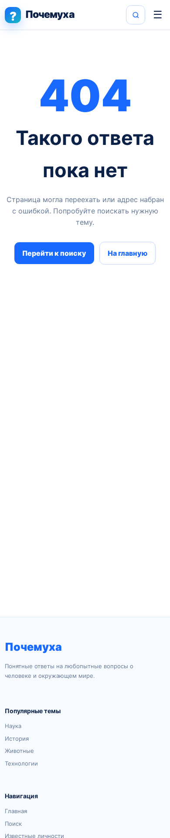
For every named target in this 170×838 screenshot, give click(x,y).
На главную (127, 253)
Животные (19, 750)
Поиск (13, 823)
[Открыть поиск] (135, 14)
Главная (16, 810)
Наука (13, 725)
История (17, 738)
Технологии (21, 763)
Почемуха (33, 646)
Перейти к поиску (54, 253)
